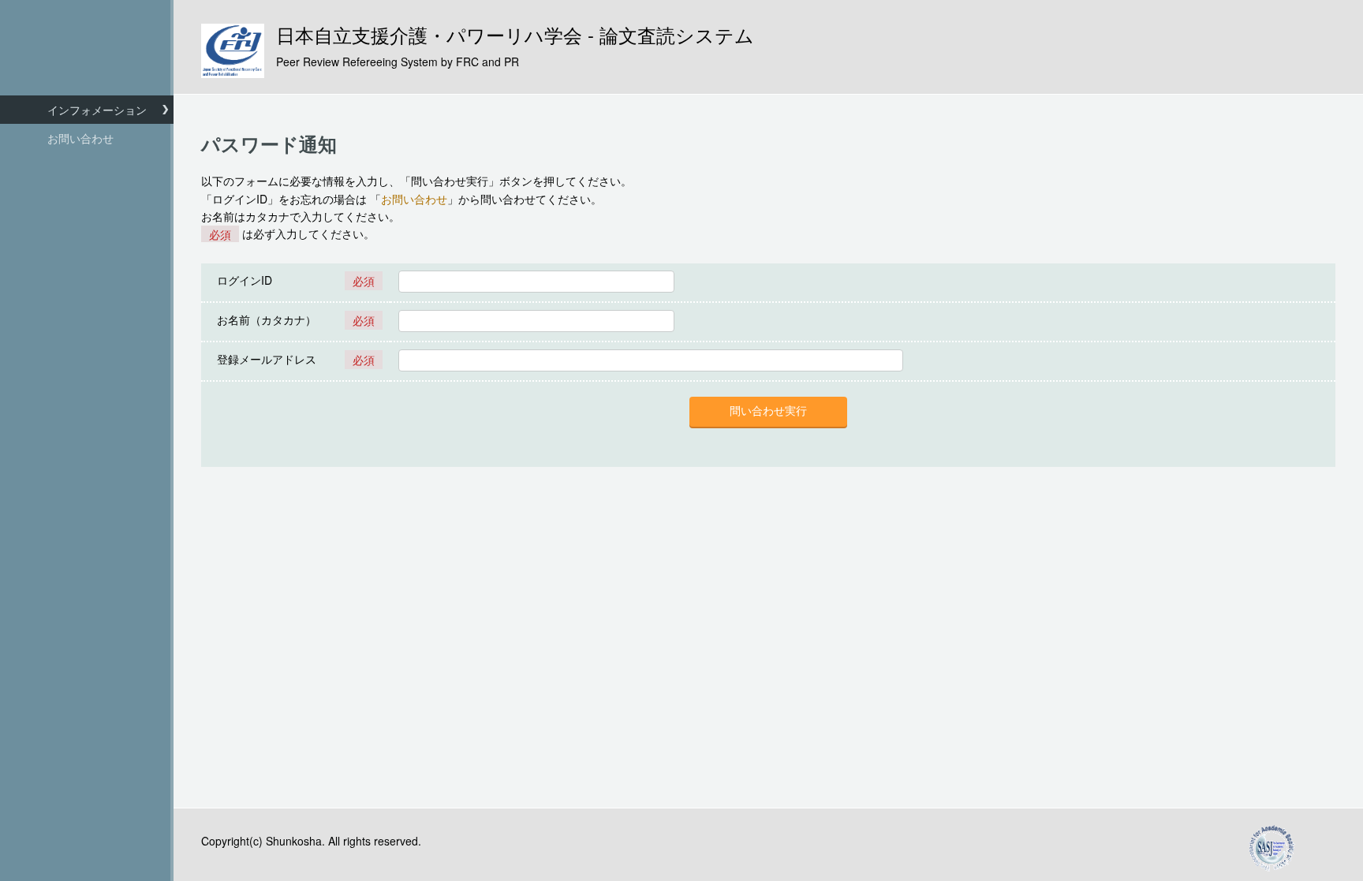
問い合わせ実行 (768, 411)
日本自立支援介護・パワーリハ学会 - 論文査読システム (515, 46)
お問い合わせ (80, 138)
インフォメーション (97, 110)
